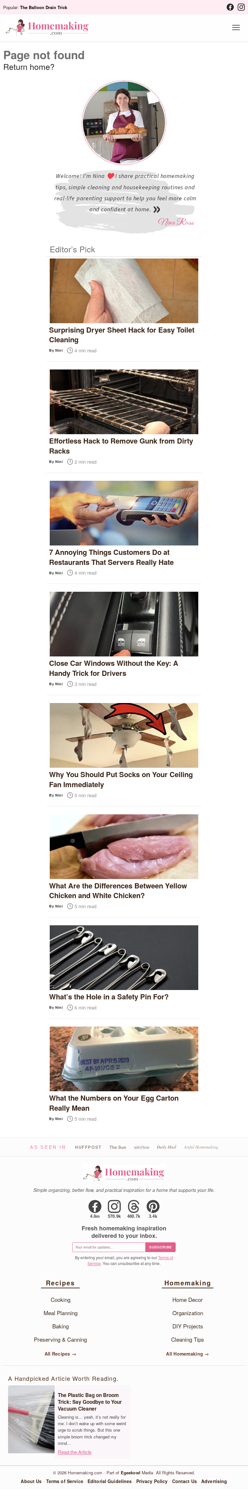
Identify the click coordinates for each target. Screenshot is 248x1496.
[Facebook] (230, 7)
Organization (187, 1313)
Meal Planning (61, 1313)
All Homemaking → (187, 1353)
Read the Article (74, 1451)
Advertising (214, 1481)
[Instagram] (241, 7)
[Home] (47, 27)
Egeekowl (130, 1472)
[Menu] (236, 27)
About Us (31, 1481)
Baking (60, 1326)
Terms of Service (64, 1481)
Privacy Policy (152, 1481)
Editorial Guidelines (110, 1481)
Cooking (60, 1299)
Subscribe (160, 1247)
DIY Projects (187, 1326)
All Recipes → (61, 1353)
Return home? (29, 66)
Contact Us (184, 1481)
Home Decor (187, 1299)
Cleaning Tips (187, 1339)
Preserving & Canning (60, 1339)
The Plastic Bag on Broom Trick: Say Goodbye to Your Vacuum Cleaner (90, 1402)
